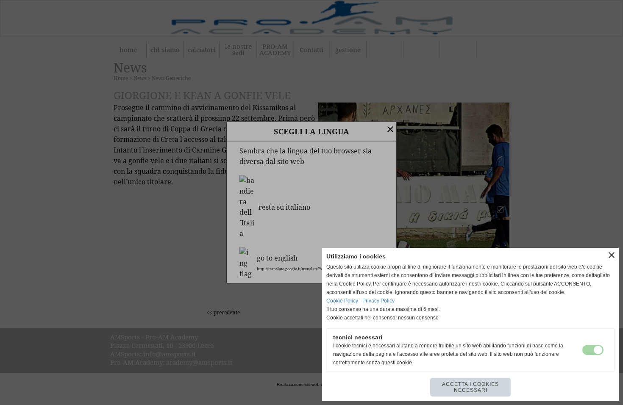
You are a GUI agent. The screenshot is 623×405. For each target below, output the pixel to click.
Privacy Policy (378, 301)
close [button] (611, 255)
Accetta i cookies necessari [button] (470, 387)
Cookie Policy (342, 301)
